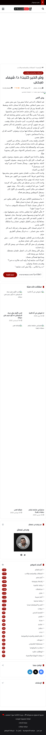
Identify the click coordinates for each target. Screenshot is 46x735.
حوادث (40, 609)
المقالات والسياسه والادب (26, 67)
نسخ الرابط (10, 275)
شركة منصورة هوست (23, 719)
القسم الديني (38, 613)
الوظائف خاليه (38, 652)
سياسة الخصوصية (29, 730)
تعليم (40, 624)
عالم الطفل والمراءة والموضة (32, 636)
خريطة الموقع (9, 730)
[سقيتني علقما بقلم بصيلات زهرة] (34, 415)
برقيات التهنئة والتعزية (34, 656)
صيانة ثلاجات (23, 723)
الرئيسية (39, 67)
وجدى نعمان (37, 88)
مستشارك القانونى (36, 644)
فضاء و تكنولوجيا (36, 648)
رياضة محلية (38, 601)
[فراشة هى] (12, 415)
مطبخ (40, 628)
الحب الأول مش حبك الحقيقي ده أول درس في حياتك (12, 315)
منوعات (40, 640)
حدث (41, 632)
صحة (41, 620)
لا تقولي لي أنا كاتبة (36, 313)
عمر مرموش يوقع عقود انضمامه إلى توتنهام (23, 2)
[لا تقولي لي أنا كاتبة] (34, 301)
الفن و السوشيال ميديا (35, 605)
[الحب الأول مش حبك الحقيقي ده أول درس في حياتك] (12, 301)
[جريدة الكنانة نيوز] (23, 9)
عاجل (41, 593)
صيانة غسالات (23, 727)
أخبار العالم (39, 570)
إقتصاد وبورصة (37, 581)
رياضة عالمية (38, 585)
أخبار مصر (39, 577)
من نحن (39, 730)
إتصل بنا (18, 730)
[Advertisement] (23, 38)
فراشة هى (18, 510)
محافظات (39, 589)
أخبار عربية (39, 597)
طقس (40, 616)
